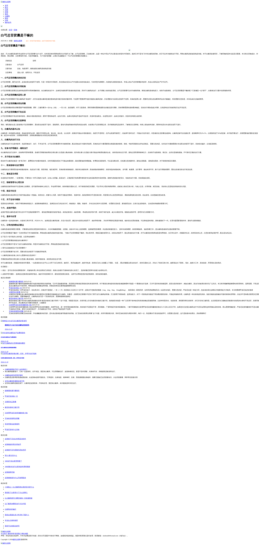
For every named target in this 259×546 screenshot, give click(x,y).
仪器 (6, 10)
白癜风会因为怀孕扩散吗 (14, 375)
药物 (6, 12)
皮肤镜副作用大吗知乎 (13, 444)
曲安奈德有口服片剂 (16, 298)
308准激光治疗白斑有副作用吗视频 (17, 466)
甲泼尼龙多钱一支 (15, 288)
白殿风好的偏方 (10, 509)
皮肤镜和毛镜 (10, 472)
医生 (6, 7)
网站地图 (24, 533)
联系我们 (18, 533)
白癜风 (7, 16)
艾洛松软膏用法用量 (16, 311)
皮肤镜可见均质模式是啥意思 (15, 450)
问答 (6, 20)
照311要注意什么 (11, 455)
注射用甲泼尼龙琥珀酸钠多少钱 (20, 305)
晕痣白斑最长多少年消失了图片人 (17, 515)
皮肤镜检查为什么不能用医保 (15, 478)
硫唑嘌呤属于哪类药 (16, 281)
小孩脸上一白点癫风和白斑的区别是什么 (19, 487)
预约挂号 (8, 22)
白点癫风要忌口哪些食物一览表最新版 (18, 498)
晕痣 (6, 14)
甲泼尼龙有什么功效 (12, 429)
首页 (6, 5)
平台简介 (4, 533)
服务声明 (11, 533)
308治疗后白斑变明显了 (13, 461)
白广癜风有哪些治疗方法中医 (15, 504)
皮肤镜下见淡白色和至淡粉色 (15, 439)
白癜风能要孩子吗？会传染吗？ (16, 369)
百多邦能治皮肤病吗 (12, 424)
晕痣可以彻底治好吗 (12, 526)
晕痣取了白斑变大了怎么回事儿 (16, 492)
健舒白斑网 (18, 41)
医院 (6, 18)
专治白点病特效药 (11, 520)
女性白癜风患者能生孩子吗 (14, 381)
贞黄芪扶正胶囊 (14, 292)
